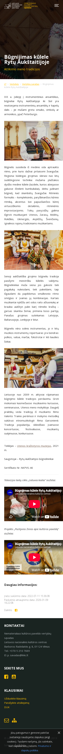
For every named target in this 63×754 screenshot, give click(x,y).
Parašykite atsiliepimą (16, 702)
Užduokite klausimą (15, 698)
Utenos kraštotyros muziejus (34, 445)
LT (5, 84)
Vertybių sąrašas (30, 84)
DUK (7, 707)
